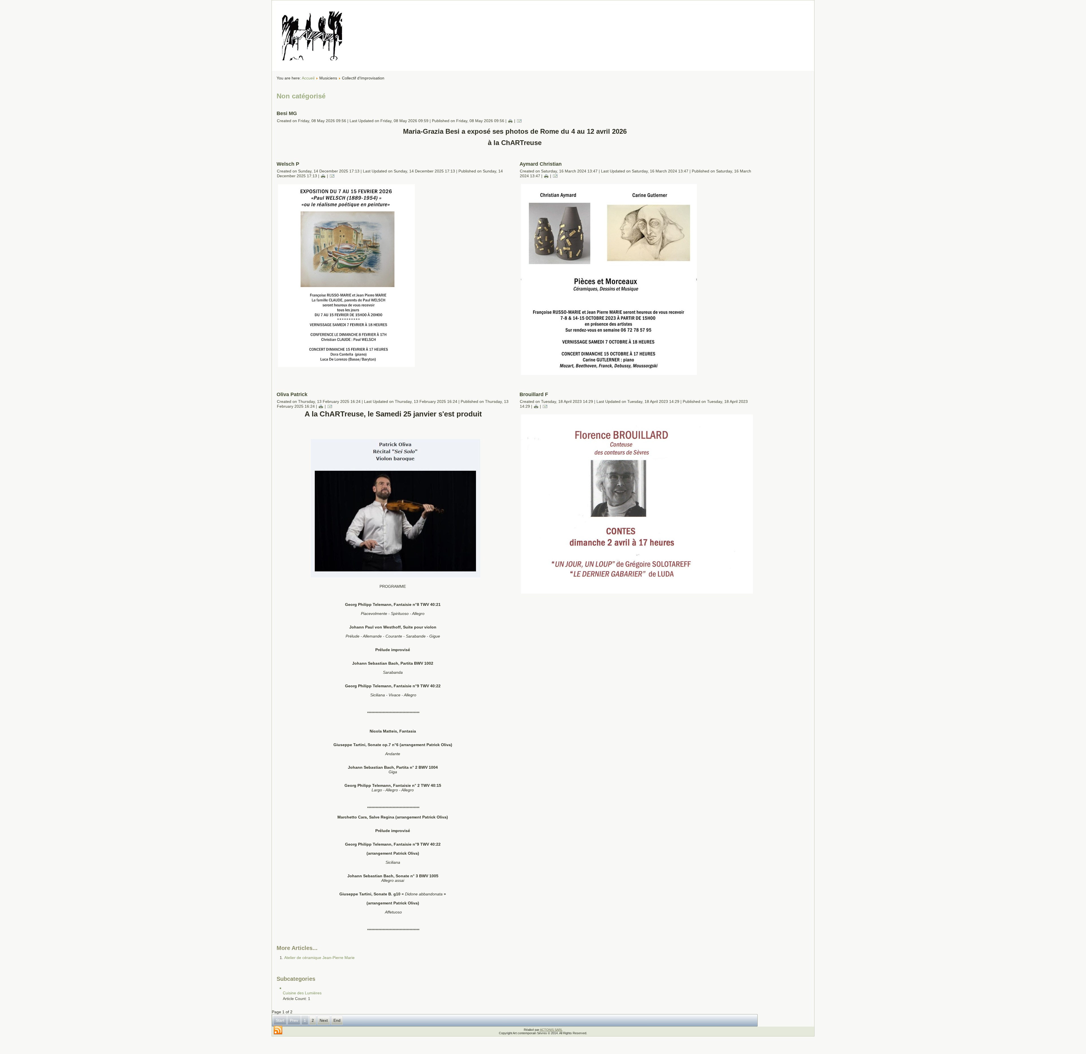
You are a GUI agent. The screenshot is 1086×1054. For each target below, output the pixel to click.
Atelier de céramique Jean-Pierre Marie (319, 957)
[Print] (510, 120)
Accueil (308, 78)
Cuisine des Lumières (302, 993)
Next (324, 1020)
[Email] (519, 120)
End (337, 1020)
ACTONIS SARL (551, 1029)
